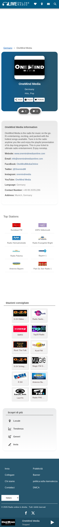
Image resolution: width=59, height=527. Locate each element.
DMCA (36, 487)
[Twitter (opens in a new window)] (33, 513)
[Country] (48, 4)
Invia (7, 469)
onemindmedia (23, 174)
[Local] (42, 4)
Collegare (9, 475)
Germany (7, 48)
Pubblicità (38, 469)
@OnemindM (19, 169)
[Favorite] (35, 4)
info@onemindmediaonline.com (27, 159)
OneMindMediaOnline (27, 164)
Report (30, 100)
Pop (32, 93)
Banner (36, 475)
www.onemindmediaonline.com (29, 153)
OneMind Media (23, 179)
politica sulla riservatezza (45, 481)
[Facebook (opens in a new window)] (26, 513)
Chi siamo (10, 481)
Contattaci (10, 487)
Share (20, 100)
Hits (27, 93)
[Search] (55, 4)
